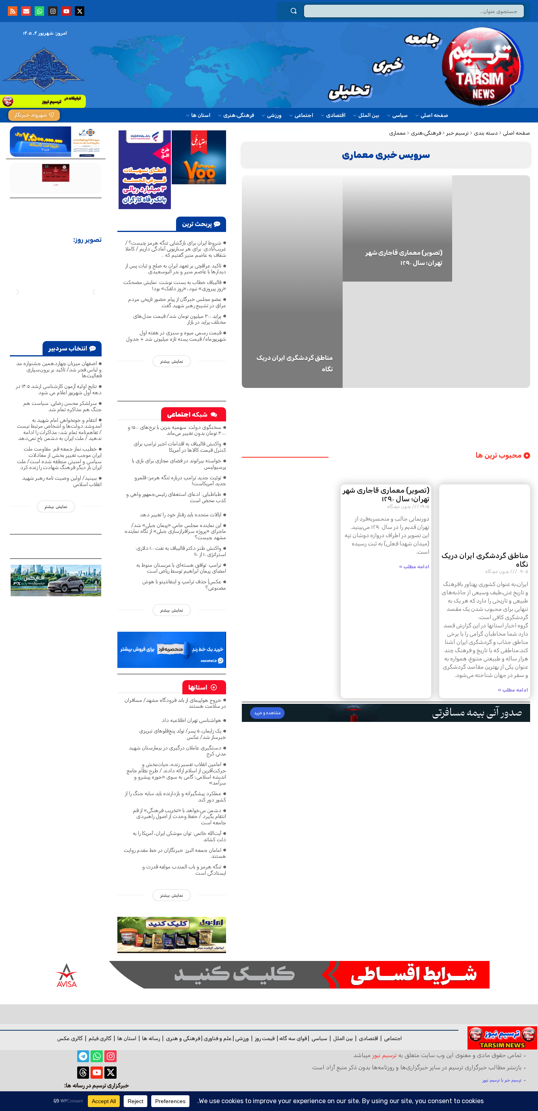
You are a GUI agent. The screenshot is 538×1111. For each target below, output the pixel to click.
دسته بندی (486, 133)
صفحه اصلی (516, 133)
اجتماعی (393, 1038)
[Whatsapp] (39, 11)
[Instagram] (53, 11)
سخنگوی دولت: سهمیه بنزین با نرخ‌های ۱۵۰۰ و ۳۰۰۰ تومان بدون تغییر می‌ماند (177, 430)
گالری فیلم (100, 1038)
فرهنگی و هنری (183, 1038)
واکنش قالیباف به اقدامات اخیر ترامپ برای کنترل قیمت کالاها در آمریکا (180, 447)
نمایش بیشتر (171, 361)
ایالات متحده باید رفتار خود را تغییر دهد (180, 514)
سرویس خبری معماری (386, 155)
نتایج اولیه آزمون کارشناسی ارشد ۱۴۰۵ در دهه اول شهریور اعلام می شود (59, 389)
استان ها (126, 1038)
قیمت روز (265, 1038)
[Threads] (83, 1072)
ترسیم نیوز (384, 1055)
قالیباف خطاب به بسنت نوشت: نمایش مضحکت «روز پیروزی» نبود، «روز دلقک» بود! (174, 285)
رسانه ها (151, 1038)
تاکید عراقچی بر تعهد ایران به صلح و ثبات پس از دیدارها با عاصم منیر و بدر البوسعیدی (175, 269)
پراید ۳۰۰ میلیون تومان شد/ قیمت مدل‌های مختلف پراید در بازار (179, 319)
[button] (18, 292)
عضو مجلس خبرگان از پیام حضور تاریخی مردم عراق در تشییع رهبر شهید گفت (177, 302)
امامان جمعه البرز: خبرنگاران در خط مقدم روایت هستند (175, 853)
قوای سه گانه (293, 1038)
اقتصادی (368, 1038)
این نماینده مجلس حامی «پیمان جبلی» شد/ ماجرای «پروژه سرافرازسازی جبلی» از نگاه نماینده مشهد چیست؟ (175, 531)
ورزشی (242, 1038)
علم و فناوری (218, 1038)
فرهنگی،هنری (426, 133)
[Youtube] (66, 11)
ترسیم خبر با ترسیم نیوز (501, 1080)
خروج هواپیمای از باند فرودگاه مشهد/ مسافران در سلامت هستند (175, 703)
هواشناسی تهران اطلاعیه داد (191, 720)
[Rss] (12, 11)
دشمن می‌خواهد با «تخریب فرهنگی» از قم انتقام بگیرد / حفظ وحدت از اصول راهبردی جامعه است (179, 816)
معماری (397, 133)
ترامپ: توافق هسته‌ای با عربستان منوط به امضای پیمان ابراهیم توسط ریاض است (181, 568)
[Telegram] (83, 1056)
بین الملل (343, 1038)
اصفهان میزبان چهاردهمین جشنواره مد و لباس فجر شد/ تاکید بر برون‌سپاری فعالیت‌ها (59, 369)
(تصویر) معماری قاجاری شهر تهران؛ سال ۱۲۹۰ (386, 494)
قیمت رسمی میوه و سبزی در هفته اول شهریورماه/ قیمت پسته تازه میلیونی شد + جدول (176, 336)
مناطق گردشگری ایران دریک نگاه (485, 560)
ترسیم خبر (457, 133)
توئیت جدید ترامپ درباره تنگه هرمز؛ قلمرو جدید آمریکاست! (180, 481)
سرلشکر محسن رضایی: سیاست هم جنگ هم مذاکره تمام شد (62, 406)
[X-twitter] (79, 11)
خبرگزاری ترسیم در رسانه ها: (96, 1085)
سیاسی (319, 1038)
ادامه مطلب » (513, 690)
